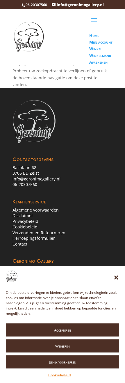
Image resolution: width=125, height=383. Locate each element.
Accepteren (62, 330)
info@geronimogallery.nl (36, 179)
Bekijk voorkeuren (62, 362)
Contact (19, 244)
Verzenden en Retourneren (38, 232)
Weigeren (62, 346)
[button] (116, 277)
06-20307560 (24, 184)
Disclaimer (22, 215)
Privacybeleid (25, 221)
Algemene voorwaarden (35, 210)
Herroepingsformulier (33, 238)
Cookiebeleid (59, 375)
